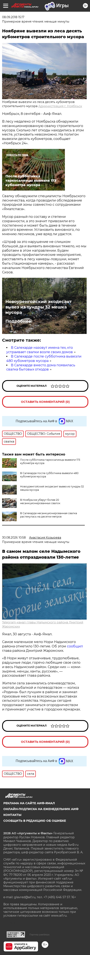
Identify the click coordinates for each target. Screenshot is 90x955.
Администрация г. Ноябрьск (60, 106)
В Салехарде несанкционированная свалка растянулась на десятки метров (48, 515)
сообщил (75, 646)
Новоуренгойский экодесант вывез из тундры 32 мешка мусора (38, 307)
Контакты (12, 815)
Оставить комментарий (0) (45, 402)
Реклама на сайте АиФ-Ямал (29, 803)
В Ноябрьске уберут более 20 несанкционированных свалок (40, 501)
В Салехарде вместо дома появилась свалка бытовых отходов (40, 367)
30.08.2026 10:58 (14, 537)
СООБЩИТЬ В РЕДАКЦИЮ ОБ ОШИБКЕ (34, 821)
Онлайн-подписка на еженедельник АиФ (40, 809)
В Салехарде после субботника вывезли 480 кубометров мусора (43, 358)
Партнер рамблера (39, 934)
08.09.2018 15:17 (13, 17)
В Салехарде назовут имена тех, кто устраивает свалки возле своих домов (39, 350)
